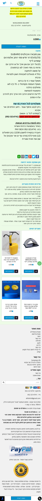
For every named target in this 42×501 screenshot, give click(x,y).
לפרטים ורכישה (29, 271)
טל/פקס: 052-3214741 (32, 391)
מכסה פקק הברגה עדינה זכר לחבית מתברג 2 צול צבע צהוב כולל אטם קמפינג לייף (11, 308)
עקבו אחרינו (35, 370)
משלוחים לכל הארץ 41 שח (26, 103)
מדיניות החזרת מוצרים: (31, 184)
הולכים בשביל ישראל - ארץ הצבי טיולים (21, 460)
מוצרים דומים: (34, 228)
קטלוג (33, 31)
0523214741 (31, 365)
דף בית (38, 31)
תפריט (38, 5)
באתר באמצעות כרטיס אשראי (27, 126)
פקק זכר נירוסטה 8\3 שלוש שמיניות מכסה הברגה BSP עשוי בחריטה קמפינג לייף (31, 307)
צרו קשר (37, 357)
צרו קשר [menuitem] (37, 338)
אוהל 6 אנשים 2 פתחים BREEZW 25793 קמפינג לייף (31, 260)
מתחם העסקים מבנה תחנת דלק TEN (21, 14)
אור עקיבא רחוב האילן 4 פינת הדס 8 (21, 11)
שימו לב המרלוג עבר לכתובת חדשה (21, 8)
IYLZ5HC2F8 (31, 35)
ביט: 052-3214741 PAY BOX (27, 129)
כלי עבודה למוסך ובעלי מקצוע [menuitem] (31, 349)
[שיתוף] (36, 271)
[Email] (22, 156)
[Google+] (30, 156)
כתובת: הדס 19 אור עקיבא (32, 362)
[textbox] (21, 13)
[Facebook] (37, 156)
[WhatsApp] (19, 156)
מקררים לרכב (36, 486)
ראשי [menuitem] (39, 336)
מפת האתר (36, 329)
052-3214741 (21, 16)
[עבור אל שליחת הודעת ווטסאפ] (39, 263)
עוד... (38, 379)
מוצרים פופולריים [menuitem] (35, 332)
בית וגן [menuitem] (38, 345)
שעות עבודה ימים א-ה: (27, 408)
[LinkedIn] (26, 156)
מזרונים (28, 486)
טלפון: (38, 365)
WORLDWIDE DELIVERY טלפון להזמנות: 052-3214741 (21, 24)
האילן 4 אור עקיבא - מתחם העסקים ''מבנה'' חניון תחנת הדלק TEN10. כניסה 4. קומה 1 (22, 403)
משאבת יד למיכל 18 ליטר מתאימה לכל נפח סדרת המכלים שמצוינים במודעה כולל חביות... (11, 261)
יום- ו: (21, 418)
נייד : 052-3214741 (34, 395)
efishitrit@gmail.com (33, 398)
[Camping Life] (21, 3)
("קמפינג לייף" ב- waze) (30, 113)
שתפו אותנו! (36, 375)
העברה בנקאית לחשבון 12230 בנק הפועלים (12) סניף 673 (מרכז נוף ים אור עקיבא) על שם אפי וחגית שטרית (21, 135)
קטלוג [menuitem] (38, 352)
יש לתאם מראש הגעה (29, 116)
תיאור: (37, 51)
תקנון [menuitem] (38, 343)
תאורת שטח (5, 484)
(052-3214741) (11, 116)
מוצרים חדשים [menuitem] (36, 334)
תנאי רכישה (37, 367)
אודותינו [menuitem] (38, 341)
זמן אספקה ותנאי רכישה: (30, 162)
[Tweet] (33, 156)
